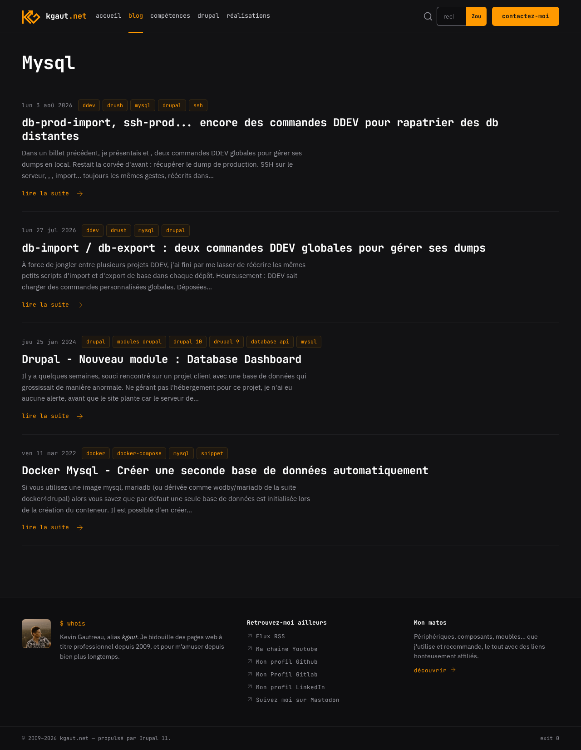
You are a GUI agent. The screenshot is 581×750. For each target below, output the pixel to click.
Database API (270, 341)
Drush (115, 105)
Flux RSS (268, 636)
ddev (89, 105)
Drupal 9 (226, 341)
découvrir (432, 670)
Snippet (212, 453)
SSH (198, 105)
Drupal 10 (187, 341)
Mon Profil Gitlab (285, 674)
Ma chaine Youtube (285, 649)
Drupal (172, 105)
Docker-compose (139, 453)
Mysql (143, 105)
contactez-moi (525, 16)
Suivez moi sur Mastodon (296, 700)
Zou (476, 16)
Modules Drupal (139, 341)
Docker (95, 453)
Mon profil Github (285, 662)
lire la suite (45, 194)
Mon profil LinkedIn (288, 687)
